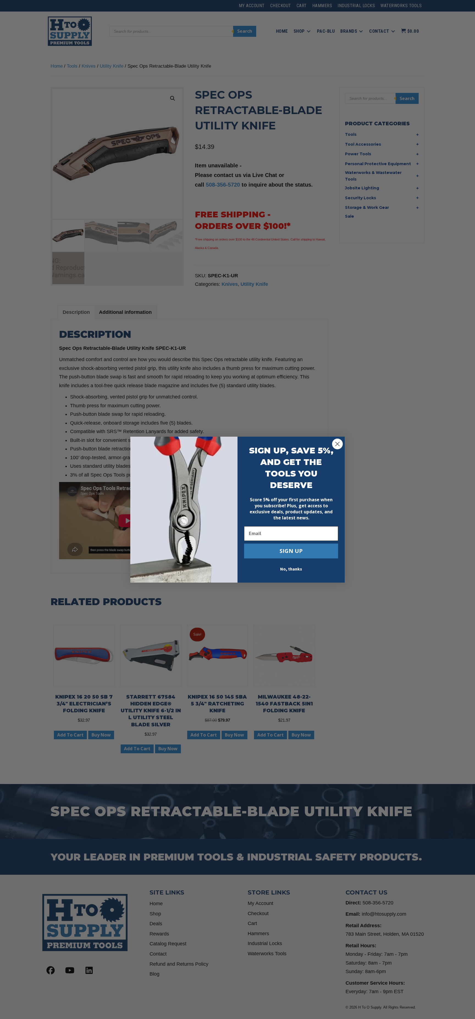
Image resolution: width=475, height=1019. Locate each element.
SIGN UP (291, 551)
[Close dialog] (337, 444)
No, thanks (291, 569)
